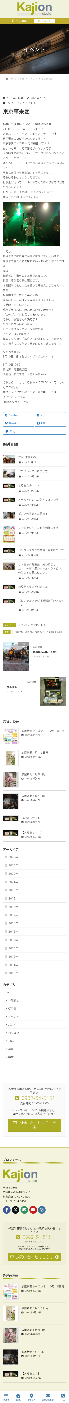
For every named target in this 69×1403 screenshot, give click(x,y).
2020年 (13, 890)
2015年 (13, 931)
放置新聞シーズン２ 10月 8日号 (42, 731)
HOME (18, 1399)
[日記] (53, 691)
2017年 (13, 915)
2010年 (13, 973)
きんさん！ (13, 687)
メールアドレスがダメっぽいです (38, 499)
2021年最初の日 (28, 457)
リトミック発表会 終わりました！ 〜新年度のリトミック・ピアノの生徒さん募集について (41, 568)
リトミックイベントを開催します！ (39, 527)
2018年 (13, 907)
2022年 (13, 873)
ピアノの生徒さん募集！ (33, 513)
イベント (12, 103)
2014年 (13, 940)
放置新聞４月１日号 (33, 796)
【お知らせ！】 (30, 818)
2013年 (13, 948)
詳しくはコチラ (45, 21)
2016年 (13, 923)
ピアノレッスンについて (33, 471)
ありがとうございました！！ (35, 586)
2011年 (13, 965)
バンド (24, 103)
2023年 (13, 865)
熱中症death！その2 (45, 652)
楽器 (11, 1049)
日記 (33, 103)
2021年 (13, 882)
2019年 (13, 898)
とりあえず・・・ (29, 485)
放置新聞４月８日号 (33, 774)
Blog (7, 992)
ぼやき (12, 1008)
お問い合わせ (48, 1399)
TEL (63, 1399)
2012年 (13, 956)
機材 (11, 1057)
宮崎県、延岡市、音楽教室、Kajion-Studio (38, 631)
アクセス (31, 1399)
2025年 (13, 857)
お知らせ (13, 1000)
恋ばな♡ (13, 1033)
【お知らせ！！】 (32, 832)
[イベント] (16, 656)
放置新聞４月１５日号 (34, 752)
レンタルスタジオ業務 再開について (41, 550)
